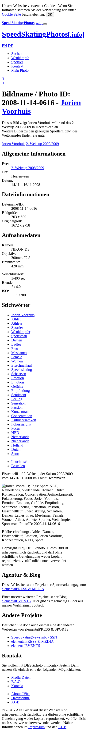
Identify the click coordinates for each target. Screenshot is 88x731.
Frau (14, 349)
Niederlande (20, 441)
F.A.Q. (16, 682)
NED (15, 433)
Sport (15, 454)
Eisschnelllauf (21, 365)
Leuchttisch (19, 462)
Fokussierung (21, 424)
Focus (15, 428)
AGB (15, 702)
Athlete (16, 323)
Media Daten (21, 677)
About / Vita (20, 694)
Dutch (15, 449)
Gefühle (17, 386)
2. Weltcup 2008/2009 (42, 144)
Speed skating (21, 370)
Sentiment (18, 395)
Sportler (17, 62)
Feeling (16, 399)
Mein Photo (20, 70)
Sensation (18, 403)
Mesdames (19, 353)
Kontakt (17, 66)
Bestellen (18, 466)
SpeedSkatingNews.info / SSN (34, 637)
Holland (17, 445)
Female (16, 357)
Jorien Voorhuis (13, 144)
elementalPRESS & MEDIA (23, 589)
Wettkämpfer (20, 332)
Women (17, 361)
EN (4, 46)
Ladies (16, 344)
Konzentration (21, 412)
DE (10, 46)
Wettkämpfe (20, 58)
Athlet (15, 319)
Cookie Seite (11, 14)
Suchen (16, 54)
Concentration (21, 416)
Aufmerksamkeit (23, 420)
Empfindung (20, 391)
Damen (16, 340)
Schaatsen (18, 374)
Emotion (17, 378)
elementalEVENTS (16, 601)
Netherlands (20, 437)
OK (50, 14)
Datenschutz (20, 698)
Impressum (36, 727)
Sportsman (19, 336)
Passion (17, 407)
